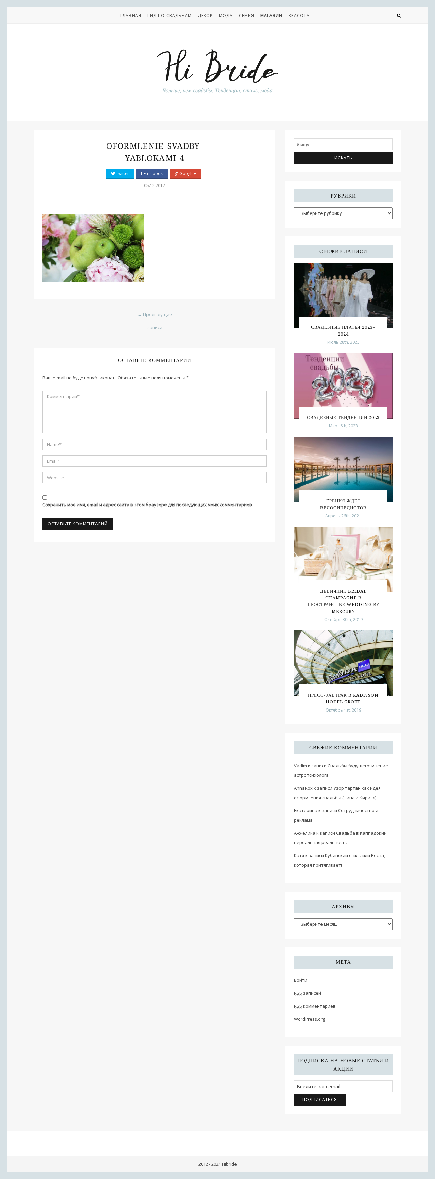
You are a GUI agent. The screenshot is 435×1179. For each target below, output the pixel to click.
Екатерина (305, 810)
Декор (205, 15)
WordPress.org (309, 1019)
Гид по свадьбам (169, 15)
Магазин (271, 15)
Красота (299, 15)
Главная (130, 15)
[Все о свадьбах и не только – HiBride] (217, 71)
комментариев (315, 1006)
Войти (300, 980)
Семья (246, 15)
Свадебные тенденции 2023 (343, 417)
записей (307, 993)
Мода (226, 15)
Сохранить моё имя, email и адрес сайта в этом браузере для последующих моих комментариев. (147, 504)
